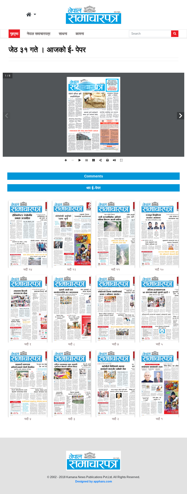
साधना (63, 34)
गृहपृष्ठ (14, 34)
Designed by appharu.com (93, 481)
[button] (31, 14)
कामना (80, 34)
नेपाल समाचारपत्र (38, 34)
